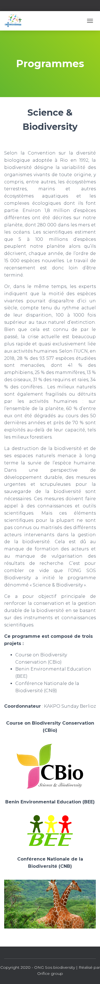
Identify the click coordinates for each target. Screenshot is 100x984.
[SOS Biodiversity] (15, 21)
